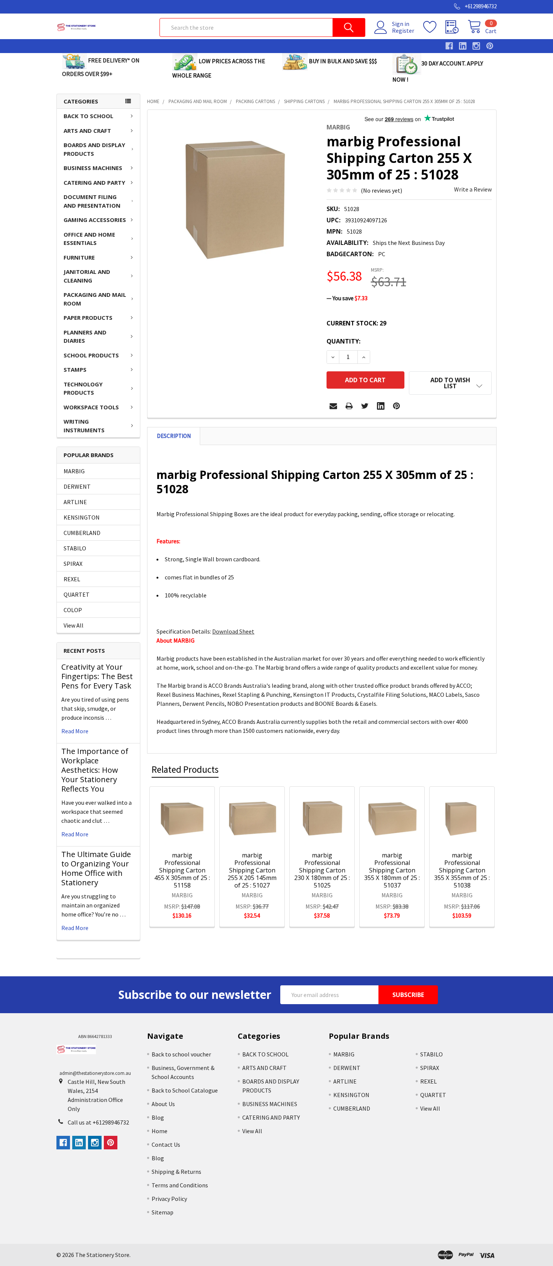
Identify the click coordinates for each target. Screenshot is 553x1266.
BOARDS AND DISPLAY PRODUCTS (94, 149)
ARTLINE (75, 502)
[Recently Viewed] (456, 27)
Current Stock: (356, 323)
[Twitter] (365, 406)
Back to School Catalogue (185, 1090)
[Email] (333, 406)
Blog (158, 1117)
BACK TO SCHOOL (88, 116)
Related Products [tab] (185, 769)
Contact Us (166, 1144)
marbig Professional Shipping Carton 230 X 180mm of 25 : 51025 (322, 870)
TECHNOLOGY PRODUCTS (83, 388)
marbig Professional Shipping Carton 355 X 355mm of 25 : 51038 (462, 870)
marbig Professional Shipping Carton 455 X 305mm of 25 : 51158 (182, 870)
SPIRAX (73, 563)
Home (159, 1131)
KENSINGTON (82, 517)
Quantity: (343, 341)
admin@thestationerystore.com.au (95, 1073)
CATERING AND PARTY (94, 182)
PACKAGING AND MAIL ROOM (95, 299)
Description (174, 435)
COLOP (73, 610)
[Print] (349, 406)
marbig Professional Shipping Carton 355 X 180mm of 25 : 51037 (392, 870)
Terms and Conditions (180, 1185)
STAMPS (75, 369)
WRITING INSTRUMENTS (84, 426)
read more (74, 731)
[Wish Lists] (434, 27)
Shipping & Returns (176, 1171)
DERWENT (77, 486)
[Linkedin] (380, 406)
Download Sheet (233, 631)
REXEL (72, 579)
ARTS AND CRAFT (87, 130)
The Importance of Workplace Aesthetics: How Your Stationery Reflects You (94, 770)
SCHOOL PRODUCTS (91, 355)
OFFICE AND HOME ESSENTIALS (89, 239)
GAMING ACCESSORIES (95, 219)
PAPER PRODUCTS (88, 317)
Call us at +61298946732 (98, 1122)
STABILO (75, 548)
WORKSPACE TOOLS (91, 407)
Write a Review (473, 189)
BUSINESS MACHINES (93, 168)
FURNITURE (79, 257)
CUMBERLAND (82, 532)
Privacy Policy (169, 1198)
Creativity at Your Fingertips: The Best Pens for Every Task (97, 676)
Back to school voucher (181, 1054)
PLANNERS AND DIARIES (85, 336)
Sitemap (162, 1212)
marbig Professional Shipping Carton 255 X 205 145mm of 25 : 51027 (252, 870)
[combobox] (262, 27)
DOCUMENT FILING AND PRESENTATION (92, 201)
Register (403, 30)
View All (74, 625)
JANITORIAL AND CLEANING (87, 276)
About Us (163, 1104)
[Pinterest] (396, 406)
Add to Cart (192, 833)
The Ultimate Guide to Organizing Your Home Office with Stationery (96, 868)
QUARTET (77, 594)
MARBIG (74, 471)
